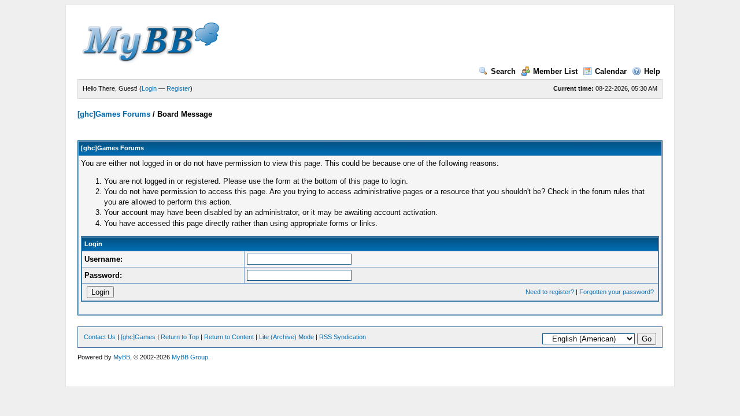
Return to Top (180, 336)
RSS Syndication (342, 336)
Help (652, 71)
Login (149, 88)
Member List (555, 71)
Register (178, 88)
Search (503, 71)
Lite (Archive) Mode (286, 336)
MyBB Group (190, 357)
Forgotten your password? (616, 291)
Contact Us (100, 336)
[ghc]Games (138, 336)
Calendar (611, 71)
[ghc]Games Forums (113, 114)
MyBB (121, 357)
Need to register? (550, 291)
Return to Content (229, 336)
